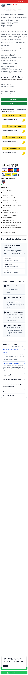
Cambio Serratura (7, 207)
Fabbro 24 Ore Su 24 (8, 190)
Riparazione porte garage (9, 232)
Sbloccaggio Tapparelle (8, 220)
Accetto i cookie (11, 663)
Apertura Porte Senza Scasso (10, 197)
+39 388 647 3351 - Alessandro (15, 137)
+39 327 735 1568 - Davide (15, 126)
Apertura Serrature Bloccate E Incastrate (13, 200)
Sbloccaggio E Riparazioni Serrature (12, 205)
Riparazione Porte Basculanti (10, 215)
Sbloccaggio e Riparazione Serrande (12, 222)
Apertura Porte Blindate (8, 195)
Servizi (9, 9)
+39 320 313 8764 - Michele (15, 115)
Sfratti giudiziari (6, 210)
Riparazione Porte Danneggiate (10, 212)
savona (14, 9)
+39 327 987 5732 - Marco (15, 148)
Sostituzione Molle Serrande (10, 225)
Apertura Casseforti (7, 217)
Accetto (5, 666)
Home (4, 9)
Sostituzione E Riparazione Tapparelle (12, 227)
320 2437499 (15, 99)
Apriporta (5, 192)
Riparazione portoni (7, 230)
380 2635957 (15, 103)
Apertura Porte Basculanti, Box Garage (12, 202)
